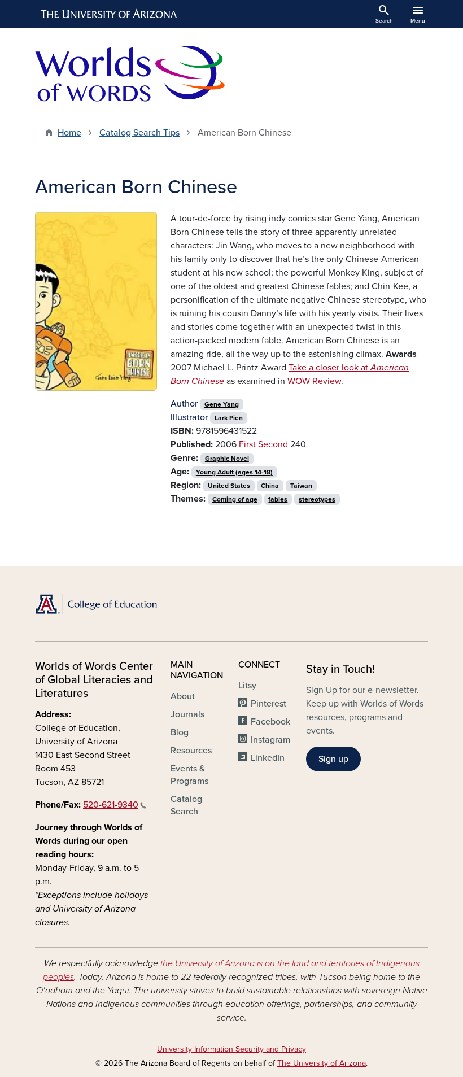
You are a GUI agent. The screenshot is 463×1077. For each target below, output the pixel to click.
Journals (187, 714)
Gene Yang (221, 404)
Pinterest (268, 703)
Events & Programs (189, 775)
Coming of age (234, 499)
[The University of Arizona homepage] (109, 14)
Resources (191, 750)
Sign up (333, 759)
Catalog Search (186, 805)
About (183, 696)
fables (277, 499)
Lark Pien (229, 418)
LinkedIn (268, 758)
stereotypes (317, 499)
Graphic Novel (227, 459)
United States (229, 486)
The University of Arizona (321, 1063)
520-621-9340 (110, 804)
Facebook (270, 721)
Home (69, 132)
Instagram (270, 739)
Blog (180, 732)
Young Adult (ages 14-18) (234, 472)
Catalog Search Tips (139, 132)
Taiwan (301, 486)
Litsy (247, 685)
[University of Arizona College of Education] (96, 604)
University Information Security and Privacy (231, 1049)
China (270, 486)
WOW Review (314, 381)
